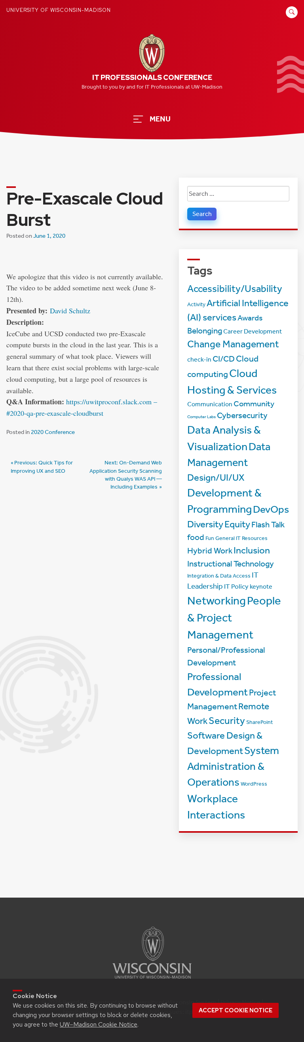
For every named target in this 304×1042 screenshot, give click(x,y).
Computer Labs (201, 416)
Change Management (233, 344)
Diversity (205, 524)
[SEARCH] (290, 16)
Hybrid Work (209, 550)
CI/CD (224, 359)
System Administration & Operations (233, 766)
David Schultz (70, 310)
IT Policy (236, 586)
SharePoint (259, 722)
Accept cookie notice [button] (235, 1010)
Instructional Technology (230, 564)
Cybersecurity (242, 415)
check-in (199, 359)
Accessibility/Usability (234, 288)
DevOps (271, 509)
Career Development (252, 331)
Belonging (204, 331)
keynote (261, 586)
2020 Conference (53, 432)
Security (227, 720)
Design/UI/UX (216, 477)
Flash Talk (268, 524)
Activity (196, 304)
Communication (209, 404)
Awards (250, 317)
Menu (160, 118)
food (195, 537)
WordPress (254, 784)
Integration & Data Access (219, 575)
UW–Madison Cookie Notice (98, 1024)
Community (254, 403)
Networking (216, 601)
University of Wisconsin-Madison (58, 10)
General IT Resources (241, 538)
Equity (237, 524)
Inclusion (252, 550)
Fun (209, 538)
